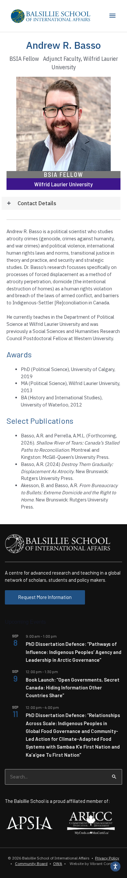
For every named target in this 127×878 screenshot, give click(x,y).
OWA (57, 863)
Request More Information (45, 597)
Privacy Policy (107, 858)
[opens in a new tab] (29, 822)
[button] (61, 203)
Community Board (31, 863)
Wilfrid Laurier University (63, 184)
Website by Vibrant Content (93, 863)
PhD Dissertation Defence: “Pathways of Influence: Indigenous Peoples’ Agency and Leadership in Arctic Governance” (73, 652)
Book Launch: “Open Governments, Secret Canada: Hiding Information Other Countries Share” (73, 687)
